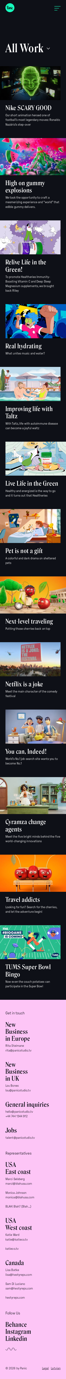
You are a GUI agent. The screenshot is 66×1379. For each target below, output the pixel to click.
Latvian (56, 1368)
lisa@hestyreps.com (18, 1274)
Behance (16, 1324)
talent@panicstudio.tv (20, 1137)
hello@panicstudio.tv (19, 1111)
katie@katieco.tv (16, 1239)
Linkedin (16, 1338)
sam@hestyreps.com (19, 1288)
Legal (45, 1368)
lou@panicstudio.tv (18, 1090)
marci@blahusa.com (18, 1183)
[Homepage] (9, 8)
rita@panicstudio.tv (18, 1050)
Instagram (18, 1331)
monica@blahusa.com (19, 1197)
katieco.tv (12, 1248)
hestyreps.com (15, 1297)
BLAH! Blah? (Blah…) (18, 1206)
